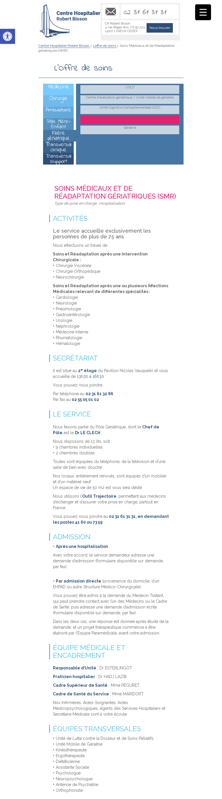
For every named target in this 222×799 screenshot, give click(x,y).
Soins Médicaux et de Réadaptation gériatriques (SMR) (130, 118)
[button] (7, 36)
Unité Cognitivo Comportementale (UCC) (129, 107)
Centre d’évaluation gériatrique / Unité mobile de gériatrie (130, 97)
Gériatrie (130, 128)
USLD (129, 87)
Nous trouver (159, 28)
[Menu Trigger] (203, 12)
